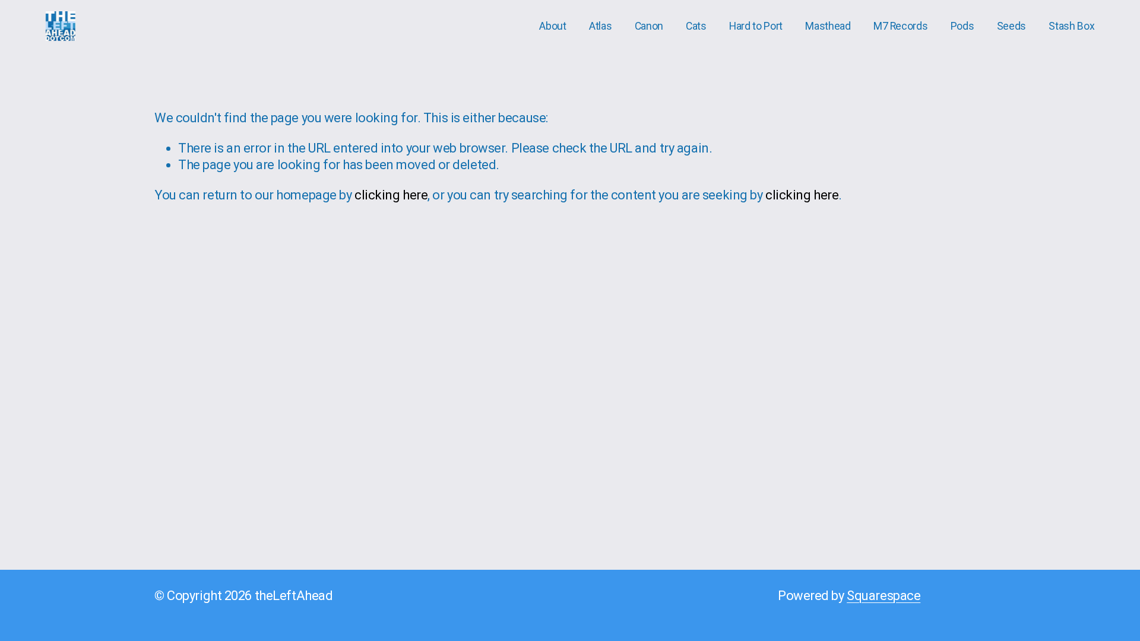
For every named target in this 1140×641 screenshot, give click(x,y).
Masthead (827, 26)
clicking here (391, 195)
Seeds (1011, 26)
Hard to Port (756, 26)
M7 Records (900, 26)
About (552, 26)
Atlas (600, 26)
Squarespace (883, 595)
